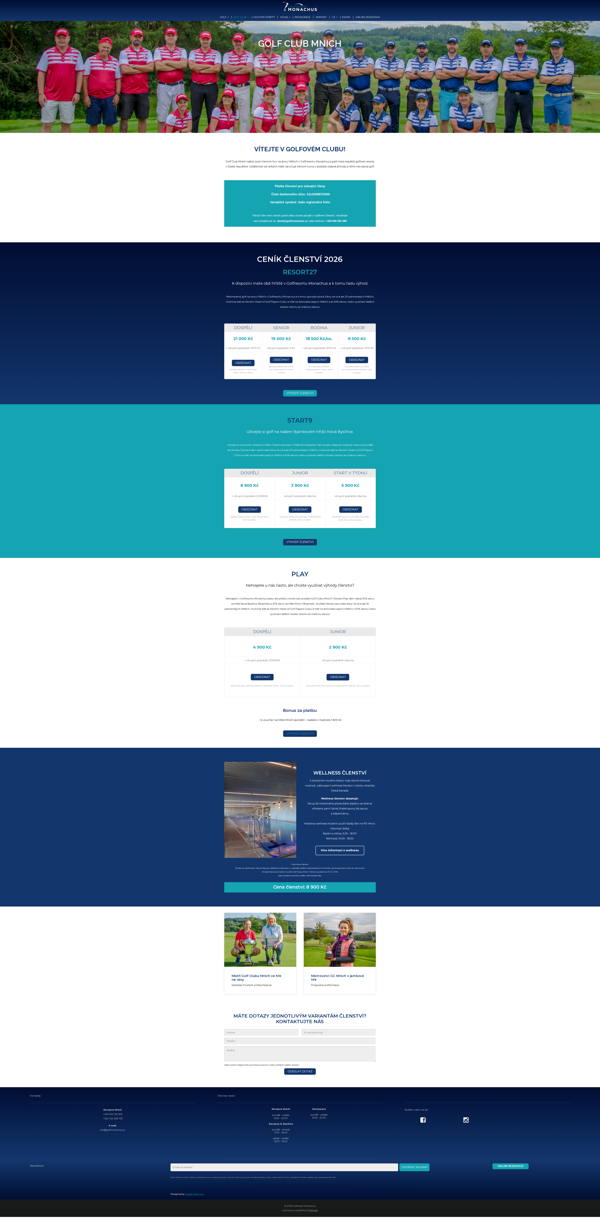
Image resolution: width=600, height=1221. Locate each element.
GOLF (223, 17)
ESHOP (346, 17)
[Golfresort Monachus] (300, 6)
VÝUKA (284, 17)
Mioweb (313, 1210)
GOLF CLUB (240, 17)
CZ (333, 17)
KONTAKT (321, 17)
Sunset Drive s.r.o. (194, 1194)
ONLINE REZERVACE (368, 17)
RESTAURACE (302, 17)
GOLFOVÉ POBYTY (264, 17)
